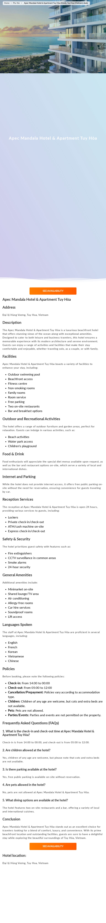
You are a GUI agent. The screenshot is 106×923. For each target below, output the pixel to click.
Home (6, 3)
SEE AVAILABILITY (53, 291)
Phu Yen (16, 3)
